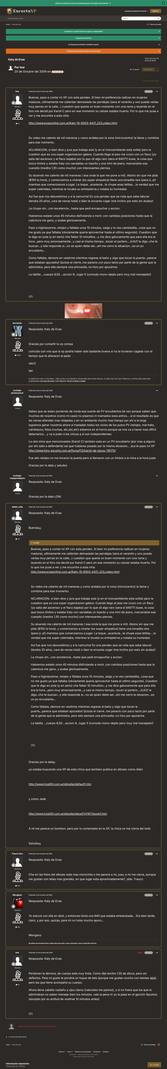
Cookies (105, 1052)
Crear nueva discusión (150, 81)
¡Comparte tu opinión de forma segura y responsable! (83, 31)
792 (18, 927)
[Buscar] (158, 18)
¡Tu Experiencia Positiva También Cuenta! (83, 44)
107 (18, 539)
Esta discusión (148, 18)
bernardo (17, 323)
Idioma (61, 1052)
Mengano (17, 895)
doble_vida (17, 507)
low (22, 67)
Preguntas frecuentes (83, 38)
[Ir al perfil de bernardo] (18, 331)
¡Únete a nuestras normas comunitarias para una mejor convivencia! (81, 3)
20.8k (18, 355)
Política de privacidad (83, 1052)
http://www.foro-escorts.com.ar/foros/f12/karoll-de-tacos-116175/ (72, 450)
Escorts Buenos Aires (15, 18)
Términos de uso (12, 1066)
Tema (69, 1052)
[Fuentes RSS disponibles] (158, 1044)
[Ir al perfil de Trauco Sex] (18, 862)
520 (18, 886)
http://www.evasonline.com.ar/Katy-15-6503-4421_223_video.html (73, 123)
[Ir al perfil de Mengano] (18, 903)
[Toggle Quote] (32, 543)
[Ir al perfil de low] (10, 67)
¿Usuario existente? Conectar (136, 11)
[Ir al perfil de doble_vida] (18, 515)
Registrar (155, 11)
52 (18, 123)
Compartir (135, 69)
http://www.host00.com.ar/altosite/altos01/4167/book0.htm (68, 813)
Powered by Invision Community (83, 1056)
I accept (155, 1065)
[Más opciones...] (157, 91)
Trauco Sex (17, 853)
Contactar (96, 1052)
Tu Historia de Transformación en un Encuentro (83, 51)
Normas (22, 1066)
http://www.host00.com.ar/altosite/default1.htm (60, 784)
